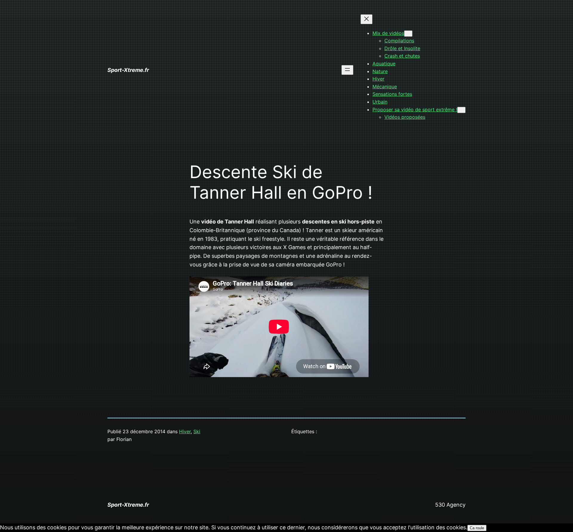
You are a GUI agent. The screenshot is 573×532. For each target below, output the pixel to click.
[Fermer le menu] (366, 19)
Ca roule (477, 528)
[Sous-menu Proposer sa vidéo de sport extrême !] (461, 110)
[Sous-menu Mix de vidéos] (408, 33)
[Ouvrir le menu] (347, 70)
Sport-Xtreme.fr (128, 70)
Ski (196, 431)
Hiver (185, 431)
